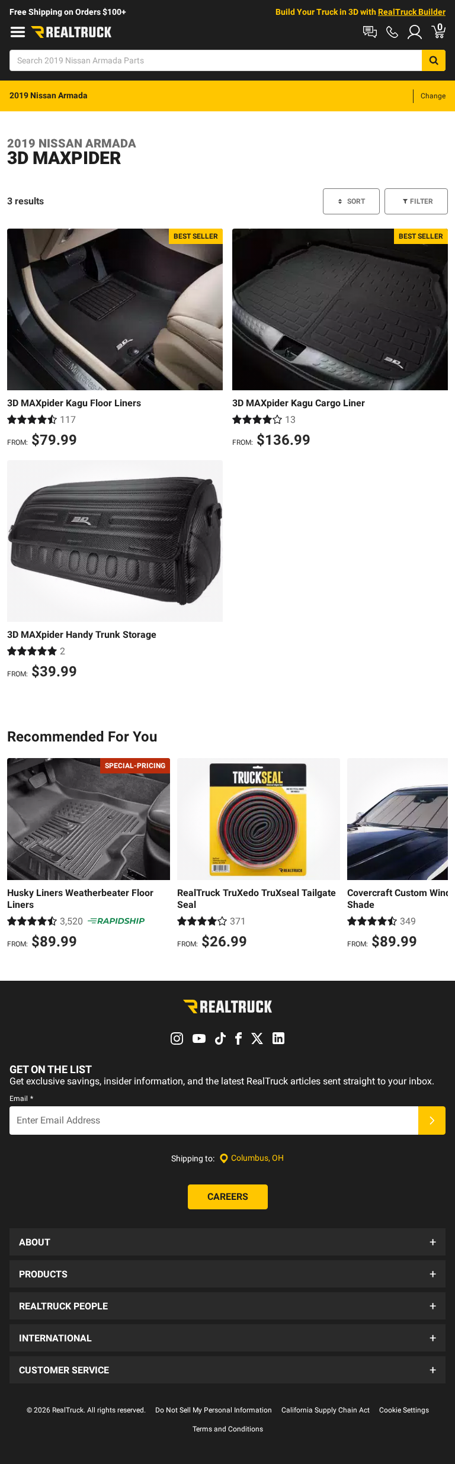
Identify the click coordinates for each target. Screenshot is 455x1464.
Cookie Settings (404, 1410)
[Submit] (432, 1120)
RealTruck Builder (412, 12)
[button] (227, 1242)
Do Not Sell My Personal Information (213, 1410)
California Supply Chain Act (325, 1410)
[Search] (434, 60)
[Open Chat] (370, 32)
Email (21, 1098)
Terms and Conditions (228, 1429)
